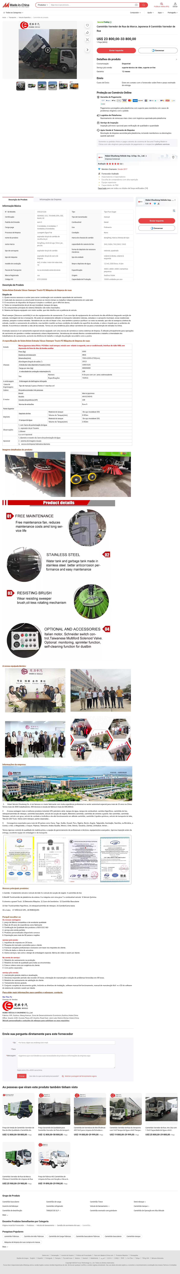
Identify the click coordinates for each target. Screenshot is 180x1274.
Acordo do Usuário (67, 1255)
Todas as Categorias (13, 12)
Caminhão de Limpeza (40, 17)
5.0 (147, 203)
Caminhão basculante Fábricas (88, 1236)
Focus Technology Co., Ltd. (86, 1263)
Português (48, 1258)
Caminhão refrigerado (54, 1206)
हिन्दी (122, 1258)
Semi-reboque (139, 1202)
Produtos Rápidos (122, 1255)
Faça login (102, 188)
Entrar (175, 6)
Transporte (12, 17)
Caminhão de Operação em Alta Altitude (149, 1210)
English (32, 1258)
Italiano (77, 1258)
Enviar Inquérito (116, 50)
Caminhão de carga (53, 1202)
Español (40, 1258)
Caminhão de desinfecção (12, 1210)
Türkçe (137, 1258)
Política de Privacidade (83, 1255)
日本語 (116, 1258)
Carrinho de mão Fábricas (34, 1236)
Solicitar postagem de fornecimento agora (79, 1076)
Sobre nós (45, 1255)
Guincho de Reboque (10, 1206)
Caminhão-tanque (141, 1206)
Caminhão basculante (10, 1202)
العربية (103, 1258)
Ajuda (149, 12)
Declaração (55, 1255)
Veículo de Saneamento (99, 1206)
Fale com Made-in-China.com (103, 1255)
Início (4, 17)
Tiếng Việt (145, 1258)
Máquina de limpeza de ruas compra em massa (22, 1242)
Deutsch (85, 1258)
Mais (4, 1247)
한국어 (109, 1258)
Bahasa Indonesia (157, 1258)
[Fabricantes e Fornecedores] (15, 5)
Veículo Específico (25, 17)
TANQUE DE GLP (52, 1210)
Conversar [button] (159, 50)
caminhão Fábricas (11, 1236)
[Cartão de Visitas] (174, 210)
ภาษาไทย (129, 1258)
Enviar (21, 1076)
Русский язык (67, 1258)
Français (58, 1258)
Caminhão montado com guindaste (103, 1210)
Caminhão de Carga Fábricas (60, 1236)
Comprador (134, 12)
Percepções (134, 1255)
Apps (160, 12)
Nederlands (94, 1258)
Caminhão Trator (96, 1202)
